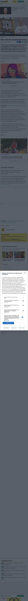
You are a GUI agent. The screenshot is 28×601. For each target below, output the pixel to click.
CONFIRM (8, 322)
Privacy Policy (22, 327)
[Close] (25, 273)
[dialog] (14, 300)
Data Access (14, 327)
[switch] (23, 300)
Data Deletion (6, 327)
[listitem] (14, 298)
